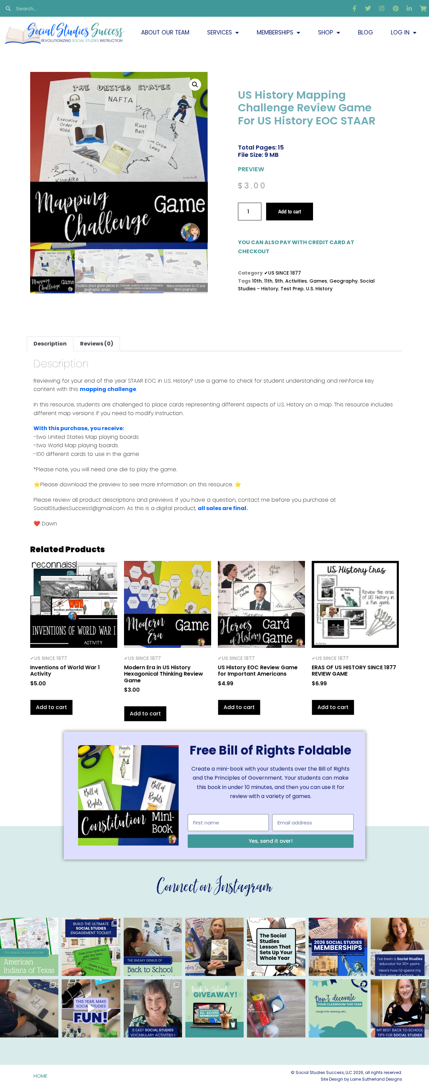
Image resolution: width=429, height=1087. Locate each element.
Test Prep (292, 288)
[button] (195, 85)
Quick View (74, 638)
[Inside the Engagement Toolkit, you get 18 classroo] (91, 1008)
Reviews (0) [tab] (96, 344)
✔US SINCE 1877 (282, 273)
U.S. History (319, 288)
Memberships (275, 32)
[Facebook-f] (354, 8)
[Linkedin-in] (409, 8)
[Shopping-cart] (423, 8)
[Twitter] (368, 8)
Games (318, 281)
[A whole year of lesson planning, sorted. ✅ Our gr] (338, 947)
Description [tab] (50, 344)
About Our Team (165, 32)
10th (257, 281)
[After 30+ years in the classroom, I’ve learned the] (400, 947)
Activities (296, 281)
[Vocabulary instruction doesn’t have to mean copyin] (153, 1008)
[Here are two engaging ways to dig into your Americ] (29, 947)
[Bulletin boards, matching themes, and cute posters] (338, 1008)
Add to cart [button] (51, 707)
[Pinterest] (395, 8)
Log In (400, 32)
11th (268, 281)
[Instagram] (382, 8)
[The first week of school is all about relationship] (400, 1008)
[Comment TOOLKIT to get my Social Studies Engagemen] (91, 947)
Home (40, 1075)
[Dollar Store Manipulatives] (276, 1008)
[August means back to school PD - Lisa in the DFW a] (29, 1008)
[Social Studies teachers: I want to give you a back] (214, 1008)
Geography (343, 281)
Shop (325, 32)
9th (279, 281)
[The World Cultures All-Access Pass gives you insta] (214, 947)
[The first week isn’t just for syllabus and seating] (276, 947)
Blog (365, 32)
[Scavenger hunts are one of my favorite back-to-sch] (153, 947)
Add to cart (289, 211)
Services (219, 32)
